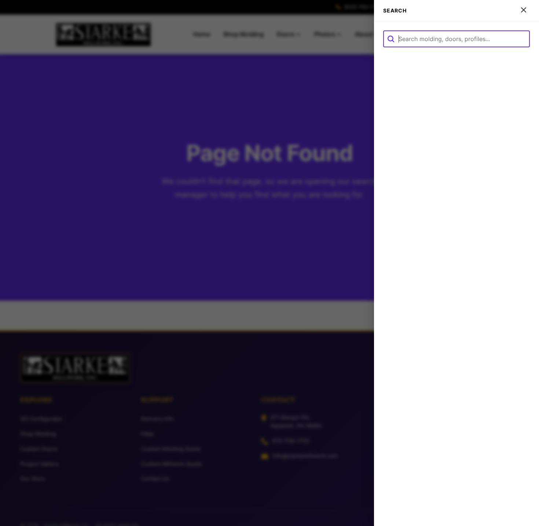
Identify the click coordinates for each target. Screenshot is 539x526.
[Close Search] (523, 10)
